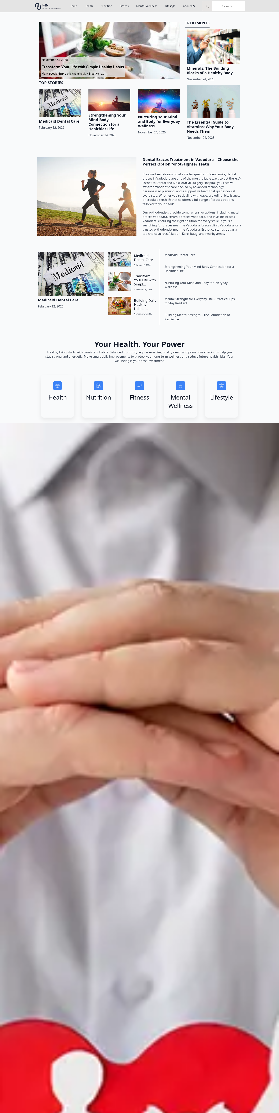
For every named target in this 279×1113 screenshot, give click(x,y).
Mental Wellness (146, 6)
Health (89, 6)
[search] (207, 6)
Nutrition (106, 6)
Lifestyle (170, 6)
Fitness (124, 6)
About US (189, 6)
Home (73, 6)
